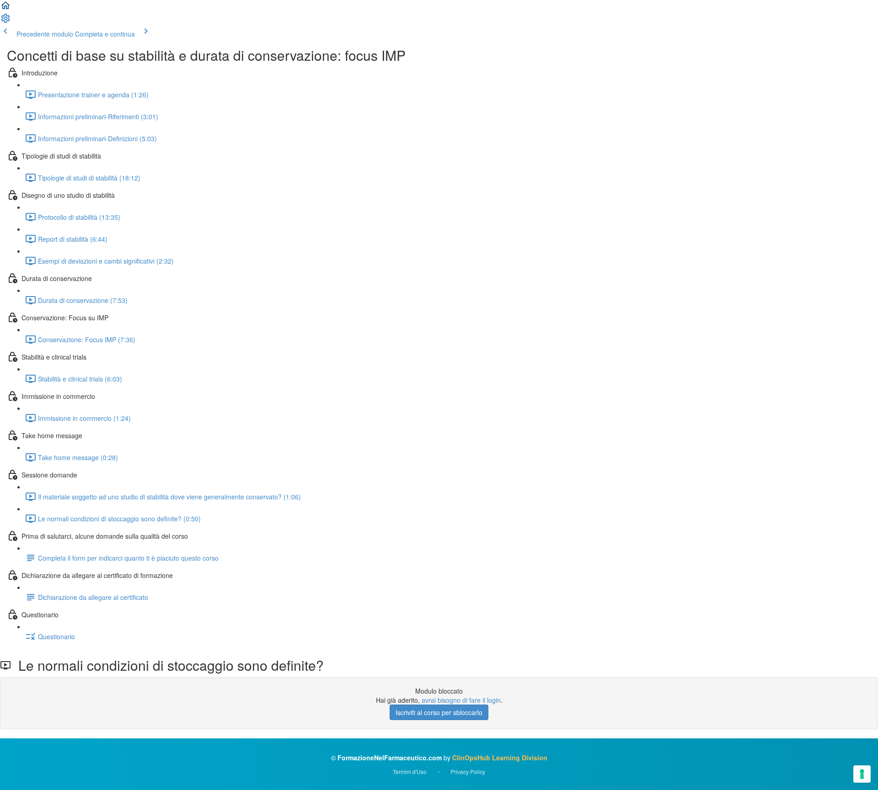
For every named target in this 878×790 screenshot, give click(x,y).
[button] (5, 8)
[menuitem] (5, 21)
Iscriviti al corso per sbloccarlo (439, 712)
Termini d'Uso (410, 771)
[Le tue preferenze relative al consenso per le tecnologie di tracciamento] (862, 774)
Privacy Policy (467, 771)
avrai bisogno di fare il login (461, 700)
